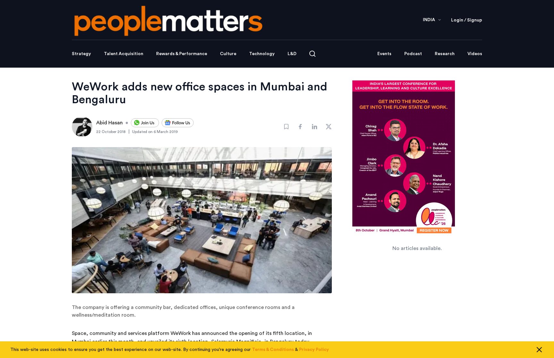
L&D (292, 54)
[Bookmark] (286, 126)
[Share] (300, 126)
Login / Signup (466, 20)
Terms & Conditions (273, 349)
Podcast (413, 54)
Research (445, 54)
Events (384, 54)
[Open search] (312, 54)
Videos (474, 54)
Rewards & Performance (181, 54)
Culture (228, 54)
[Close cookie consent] (539, 349)
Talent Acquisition (123, 54)
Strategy (81, 54)
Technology (262, 54)
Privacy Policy (314, 349)
